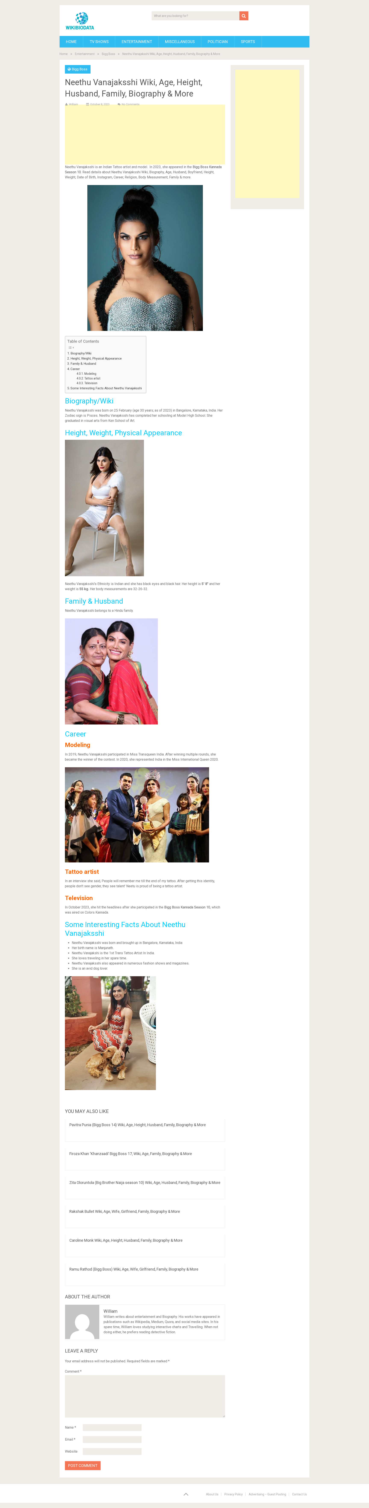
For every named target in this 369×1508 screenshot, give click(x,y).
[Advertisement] (145, 141)
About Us (212, 1494)
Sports (248, 41)
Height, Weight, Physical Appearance (96, 358)
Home (71, 41)
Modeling (90, 373)
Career (75, 369)
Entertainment (137, 41)
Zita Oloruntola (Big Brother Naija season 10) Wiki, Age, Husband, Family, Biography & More (144, 1182)
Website (71, 1451)
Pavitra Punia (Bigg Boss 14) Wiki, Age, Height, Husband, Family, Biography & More (137, 1125)
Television (91, 383)
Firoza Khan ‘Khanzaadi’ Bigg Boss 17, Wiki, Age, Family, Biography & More (130, 1153)
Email (70, 1439)
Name (70, 1427)
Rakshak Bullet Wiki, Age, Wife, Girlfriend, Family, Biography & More (124, 1211)
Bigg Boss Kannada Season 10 (187, 907)
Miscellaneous (180, 41)
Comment (73, 1371)
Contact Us (299, 1494)
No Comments (130, 104)
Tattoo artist (92, 378)
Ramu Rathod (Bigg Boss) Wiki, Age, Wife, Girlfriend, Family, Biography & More (133, 1269)
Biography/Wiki (80, 353)
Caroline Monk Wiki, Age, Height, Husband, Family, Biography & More (126, 1240)
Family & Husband (83, 364)
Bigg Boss (108, 54)
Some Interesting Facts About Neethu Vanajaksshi (106, 388)
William (73, 104)
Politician (218, 41)
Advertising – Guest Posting (267, 1494)
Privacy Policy (233, 1494)
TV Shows (99, 41)
